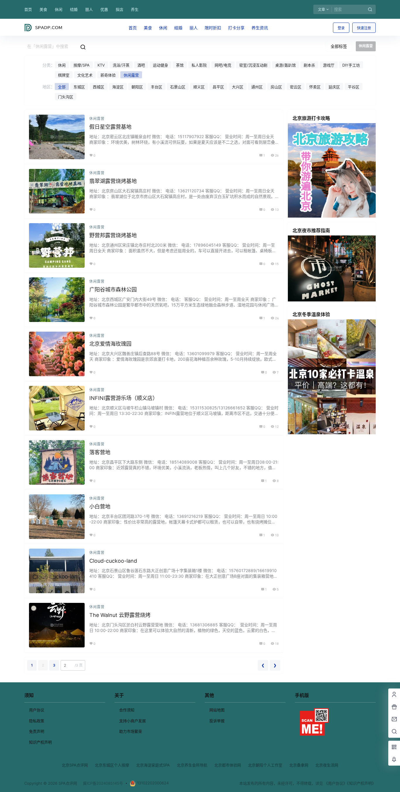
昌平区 (218, 86)
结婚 (74, 9)
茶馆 (180, 65)
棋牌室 (63, 75)
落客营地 (99, 452)
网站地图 (217, 710)
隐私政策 (36, 720)
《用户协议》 (335, 783)
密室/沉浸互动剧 (253, 65)
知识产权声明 (40, 742)
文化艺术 (85, 75)
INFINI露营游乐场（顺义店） (123, 398)
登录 (341, 28)
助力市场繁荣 (130, 731)
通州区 (257, 86)
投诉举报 (217, 720)
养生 (135, 9)
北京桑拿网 (298, 765)
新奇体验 (108, 75)
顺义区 (199, 86)
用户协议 (36, 710)
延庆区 (334, 86)
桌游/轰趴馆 (285, 65)
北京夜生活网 (326, 765)
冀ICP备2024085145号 (103, 783)
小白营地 (99, 506)
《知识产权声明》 (361, 783)
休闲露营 (131, 75)
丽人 (89, 9)
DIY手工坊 (351, 65)
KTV (101, 65)
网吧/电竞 (223, 65)
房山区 (276, 86)
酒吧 (141, 65)
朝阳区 (137, 86)
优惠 (104, 9)
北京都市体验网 (227, 765)
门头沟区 (65, 96)
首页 (28, 9)
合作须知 (126, 710)
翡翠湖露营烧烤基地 (113, 181)
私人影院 (199, 65)
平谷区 (353, 86)
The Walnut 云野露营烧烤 (120, 615)
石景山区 (177, 86)
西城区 (98, 86)
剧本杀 (309, 65)
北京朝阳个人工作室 (265, 765)
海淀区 (118, 86)
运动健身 (160, 65)
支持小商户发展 (132, 720)
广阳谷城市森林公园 (113, 289)
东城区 (79, 86)
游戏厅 (328, 65)
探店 (119, 9)
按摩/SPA (81, 65)
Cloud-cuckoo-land (113, 561)
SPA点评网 (67, 783)
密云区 (295, 86)
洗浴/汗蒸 (121, 65)
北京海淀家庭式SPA (153, 765)
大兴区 (237, 86)
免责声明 (36, 731)
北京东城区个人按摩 (112, 765)
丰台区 (156, 86)
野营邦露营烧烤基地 (113, 235)
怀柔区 (315, 86)
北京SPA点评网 (75, 765)
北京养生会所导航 (192, 765)
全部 (62, 86)
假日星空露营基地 (110, 127)
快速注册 (364, 28)
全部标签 (339, 46)
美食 (43, 9)
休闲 (58, 9)
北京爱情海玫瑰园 (110, 344)
